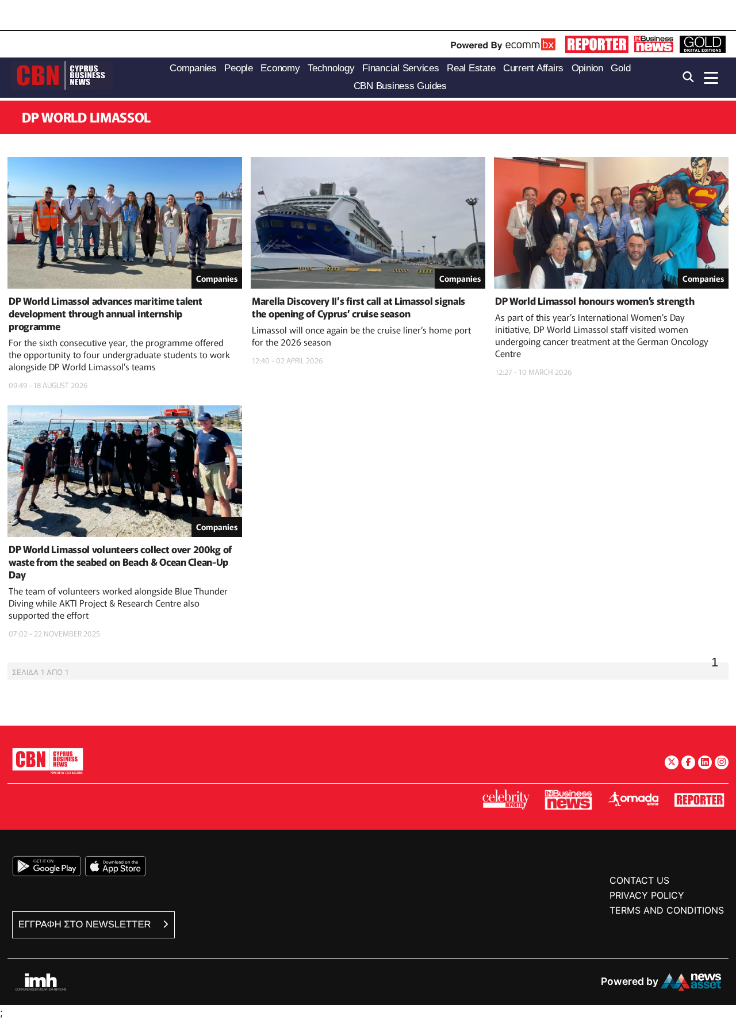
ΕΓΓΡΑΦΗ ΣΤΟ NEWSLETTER (86, 924)
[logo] (62, 77)
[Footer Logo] (47, 760)
